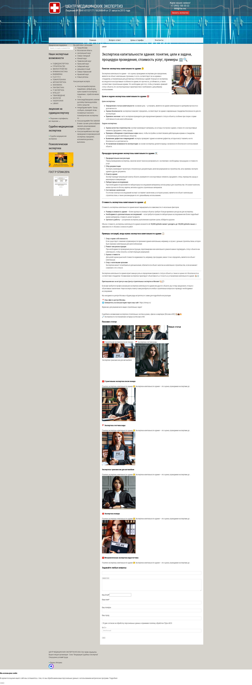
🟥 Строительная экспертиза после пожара (117, 342)
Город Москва (82, 48)
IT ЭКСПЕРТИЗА (58, 90)
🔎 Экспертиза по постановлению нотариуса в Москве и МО (123, 317)
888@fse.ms (180, 8)
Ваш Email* (105, 595)
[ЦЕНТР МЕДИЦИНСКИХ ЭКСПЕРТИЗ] (55, 13)
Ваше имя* (105, 600)
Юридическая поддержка (58, 45)
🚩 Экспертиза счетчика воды (146, 342)
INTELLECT (56, 93)
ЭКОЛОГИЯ (57, 98)
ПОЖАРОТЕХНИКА (59, 79)
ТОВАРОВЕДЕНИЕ (59, 95)
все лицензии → (54, 121)
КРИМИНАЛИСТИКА (60, 72)
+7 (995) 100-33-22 (180, 5)
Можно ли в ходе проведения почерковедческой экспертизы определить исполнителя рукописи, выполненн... (88, 136)
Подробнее (113, 678)
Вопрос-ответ (115, 40)
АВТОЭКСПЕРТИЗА (59, 82)
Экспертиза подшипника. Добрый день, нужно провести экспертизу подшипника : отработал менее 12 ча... (88, 91)
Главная (92, 40)
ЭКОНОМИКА (57, 85)
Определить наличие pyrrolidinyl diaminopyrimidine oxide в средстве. (88, 102)
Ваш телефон (106, 607)
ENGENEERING (57, 74)
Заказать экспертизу (180, 13)
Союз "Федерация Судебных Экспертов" (83, 655)
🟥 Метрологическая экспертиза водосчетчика (120, 558)
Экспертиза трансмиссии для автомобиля (117, 360)
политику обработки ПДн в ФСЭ (160, 623)
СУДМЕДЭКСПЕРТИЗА (61, 64)
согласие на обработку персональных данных (124, 623)
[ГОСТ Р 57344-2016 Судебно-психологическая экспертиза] (61, 195)
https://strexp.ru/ (145, 303)
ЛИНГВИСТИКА (58, 87)
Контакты (159, 40)
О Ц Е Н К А (57, 77)
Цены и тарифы (137, 40)
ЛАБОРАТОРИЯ (58, 101)
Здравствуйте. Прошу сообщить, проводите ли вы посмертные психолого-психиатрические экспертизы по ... (87, 112)
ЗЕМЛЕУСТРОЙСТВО (60, 69)
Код (107, 578)
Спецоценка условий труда (58, 657)
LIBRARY (104, 47)
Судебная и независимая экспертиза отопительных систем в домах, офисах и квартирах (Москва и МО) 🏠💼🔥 (142, 314)
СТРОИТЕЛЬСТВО (59, 66)
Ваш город (105, 615)
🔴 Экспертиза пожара (111, 514)
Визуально (104, 578)
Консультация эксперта (81, 81)
